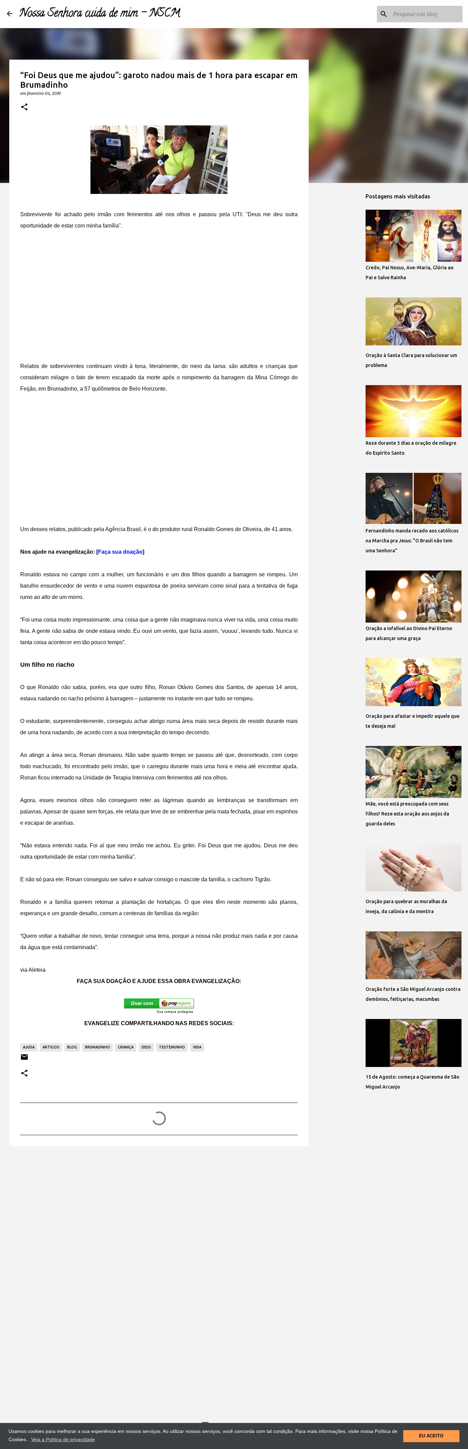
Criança (126, 1047)
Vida (197, 1047)
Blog (72, 1047)
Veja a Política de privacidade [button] (63, 1439)
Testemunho (172, 1047)
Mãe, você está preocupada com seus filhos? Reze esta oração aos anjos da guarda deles (407, 813)
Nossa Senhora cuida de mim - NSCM (99, 14)
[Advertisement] (159, 290)
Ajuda (29, 1047)
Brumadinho (97, 1047)
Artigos (50, 1047)
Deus (146, 1047)
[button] (24, 107)
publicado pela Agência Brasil (104, 529)
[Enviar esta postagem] (24, 1059)
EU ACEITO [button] (431, 1436)
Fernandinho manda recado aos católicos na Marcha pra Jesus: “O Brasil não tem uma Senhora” (412, 540)
